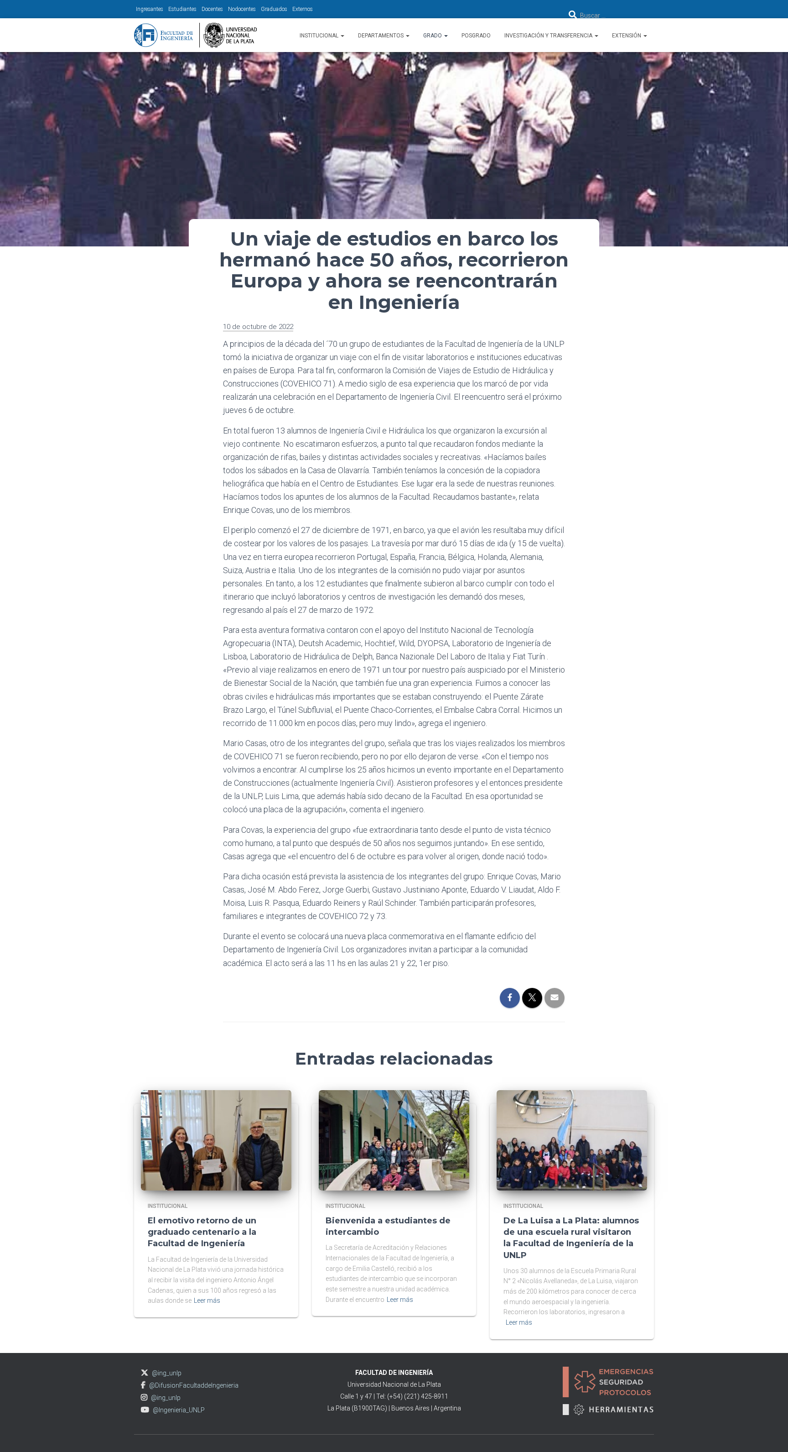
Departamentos (381, 35)
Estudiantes (182, 9)
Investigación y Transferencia (549, 35)
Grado (433, 35)
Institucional (320, 35)
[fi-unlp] (195, 35)
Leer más (207, 1300)
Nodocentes (242, 9)
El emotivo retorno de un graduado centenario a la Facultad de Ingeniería (202, 1232)
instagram (144, 1397)
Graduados (274, 9)
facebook (143, 1385)
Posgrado (476, 35)
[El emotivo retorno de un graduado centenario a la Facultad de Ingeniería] (216, 1139)
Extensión (627, 35)
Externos (302, 9)
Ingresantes (149, 9)
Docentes (212, 9)
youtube (145, 1410)
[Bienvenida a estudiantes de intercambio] (394, 1139)
